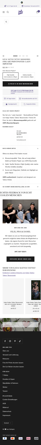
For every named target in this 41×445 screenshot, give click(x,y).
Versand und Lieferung (10, 355)
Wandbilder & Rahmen (10, 383)
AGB (4, 403)
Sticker (5, 387)
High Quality (10, 76)
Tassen (5, 391)
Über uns (6, 351)
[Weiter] (37, 56)
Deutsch (6, 423)
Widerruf (6, 407)
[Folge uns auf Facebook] (5, 341)
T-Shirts (5, 375)
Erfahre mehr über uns (20, 259)
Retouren (6, 359)
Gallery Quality (27, 76)
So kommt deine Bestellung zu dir (16, 186)
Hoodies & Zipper (9, 379)
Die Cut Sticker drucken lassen (13, 366)
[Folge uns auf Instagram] (10, 341)
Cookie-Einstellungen (10, 399)
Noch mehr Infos (9, 148)
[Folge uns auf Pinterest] (14, 341)
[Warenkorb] (37, 12)
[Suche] (8, 12)
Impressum (6, 415)
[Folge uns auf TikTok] (19, 341)
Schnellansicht (21, 140)
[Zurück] (3, 56)
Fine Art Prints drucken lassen (13, 363)
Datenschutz (7, 411)
